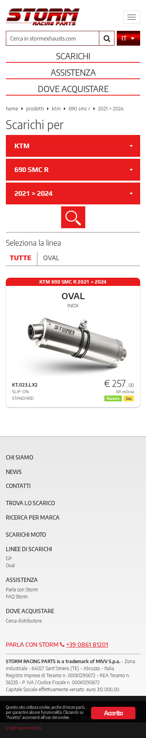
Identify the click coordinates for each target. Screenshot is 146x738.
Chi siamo (19, 457)
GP (9, 558)
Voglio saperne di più (24, 727)
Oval (51, 258)
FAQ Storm (17, 597)
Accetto (113, 713)
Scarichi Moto (26, 534)
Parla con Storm (22, 590)
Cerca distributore (24, 621)
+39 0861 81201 (87, 644)
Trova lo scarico (30, 503)
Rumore (113, 398)
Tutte (20, 258)
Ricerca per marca (33, 517)
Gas (129, 398)
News (14, 471)
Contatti (18, 486)
